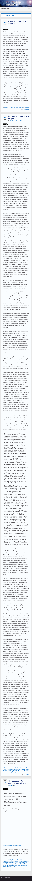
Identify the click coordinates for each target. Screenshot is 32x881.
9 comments (26, 869)
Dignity (16, 861)
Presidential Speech (12, 865)
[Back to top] (28, 877)
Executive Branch (7, 862)
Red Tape (21, 107)
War (17, 785)
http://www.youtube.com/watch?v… (13, 845)
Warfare (15, 866)
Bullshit (6, 107)
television (5, 866)
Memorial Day (18, 864)
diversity (5, 769)
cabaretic (11, 120)
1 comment (26, 774)
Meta (15, 785)
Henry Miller (15, 862)
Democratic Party (24, 768)
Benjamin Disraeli (16, 860)
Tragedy (10, 866)
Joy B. (10, 25)
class (18, 768)
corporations (6, 861)
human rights (11, 864)
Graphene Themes (12, 879)
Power (4, 865)
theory (14, 772)
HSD (17, 107)
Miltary (24, 864)
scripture (23, 770)
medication (11, 770)
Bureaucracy (12, 107)
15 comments (25, 109)
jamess (11, 785)
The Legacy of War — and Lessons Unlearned (18, 782)
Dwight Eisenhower (24, 861)
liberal (27, 769)
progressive (17, 770)
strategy (9, 772)
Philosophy (22, 120)
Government (21, 769)
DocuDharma (5, 8)
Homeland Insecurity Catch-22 (17, 22)
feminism (15, 769)
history (20, 862)
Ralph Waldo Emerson (23, 865)
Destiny (12, 861)
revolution (26, 107)
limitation (5, 770)
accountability (8, 860)
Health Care (17, 120)
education (10, 769)
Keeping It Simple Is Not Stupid (18, 117)
